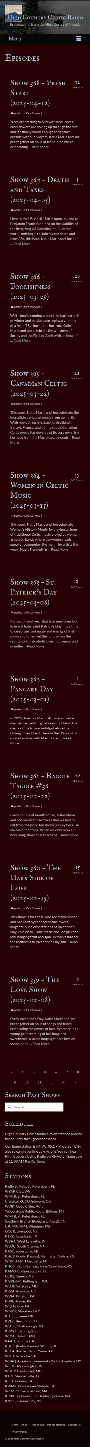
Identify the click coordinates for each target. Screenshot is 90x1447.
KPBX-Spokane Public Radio (27, 1396)
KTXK (9, 1236)
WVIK (9, 1206)
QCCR (10, 1231)
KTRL (9, 1376)
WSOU (10, 1246)
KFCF (9, 1381)
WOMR (11, 1391)
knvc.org (49, 1151)
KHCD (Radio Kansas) (22, 1256)
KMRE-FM (13, 1281)
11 (39, 1082)
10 (26, 1082)
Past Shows (33, 113)
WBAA (10, 1241)
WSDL (10, 1286)
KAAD (10, 1341)
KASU (9, 1251)
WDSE (10, 1336)
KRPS (9, 1331)
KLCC (9, 1316)
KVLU (9, 1321)
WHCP (10, 1371)
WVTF (10, 1356)
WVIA (9, 1296)
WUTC (10, 1326)
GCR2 (9, 1276)
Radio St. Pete (15, 1186)
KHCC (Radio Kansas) (22, 1346)
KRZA (9, 1291)
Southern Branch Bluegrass (26, 1221)
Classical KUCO (17, 1201)
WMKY (10, 1311)
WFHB (10, 1366)
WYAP (10, 1191)
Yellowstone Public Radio (24, 1211)
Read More (40, 147)
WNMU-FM (14, 1261)
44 (64, 1082)
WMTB (10, 1196)
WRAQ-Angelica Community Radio (32, 1361)
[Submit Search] (8, 1107)
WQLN (10, 1306)
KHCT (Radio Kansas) (21, 1266)
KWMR (10, 1386)
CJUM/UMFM (16, 1226)
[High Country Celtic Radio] (45, 13)
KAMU (10, 1271)
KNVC (10, 1401)
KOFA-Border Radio (20, 1351)
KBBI (9, 1301)
